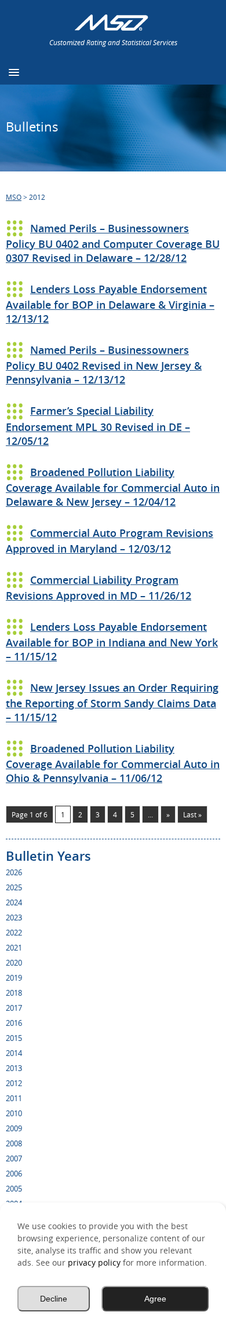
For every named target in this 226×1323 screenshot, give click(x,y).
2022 (14, 932)
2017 (14, 1008)
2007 (14, 1158)
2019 (14, 978)
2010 (14, 1113)
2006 (14, 1173)
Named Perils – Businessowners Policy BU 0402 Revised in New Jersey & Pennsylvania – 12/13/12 (104, 364)
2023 (14, 917)
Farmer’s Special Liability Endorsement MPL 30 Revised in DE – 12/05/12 (98, 425)
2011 (14, 1098)
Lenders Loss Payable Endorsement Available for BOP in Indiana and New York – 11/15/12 (112, 641)
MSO (13, 197)
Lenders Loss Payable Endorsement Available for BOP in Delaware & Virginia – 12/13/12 (110, 304)
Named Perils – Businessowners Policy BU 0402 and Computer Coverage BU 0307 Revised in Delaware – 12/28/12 (113, 243)
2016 (14, 1023)
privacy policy (94, 1262)
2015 (14, 1038)
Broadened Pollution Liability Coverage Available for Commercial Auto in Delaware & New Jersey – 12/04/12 (113, 487)
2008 (14, 1143)
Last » (192, 814)
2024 (14, 902)
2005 (14, 1188)
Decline (53, 1298)
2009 (14, 1128)
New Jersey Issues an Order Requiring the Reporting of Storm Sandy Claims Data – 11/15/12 (112, 702)
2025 (14, 887)
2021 (14, 947)
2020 (14, 962)
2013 (14, 1068)
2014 (14, 1053)
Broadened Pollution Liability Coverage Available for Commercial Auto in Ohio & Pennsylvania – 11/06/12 (113, 763)
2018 (14, 993)
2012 (14, 1083)
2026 (14, 872)
